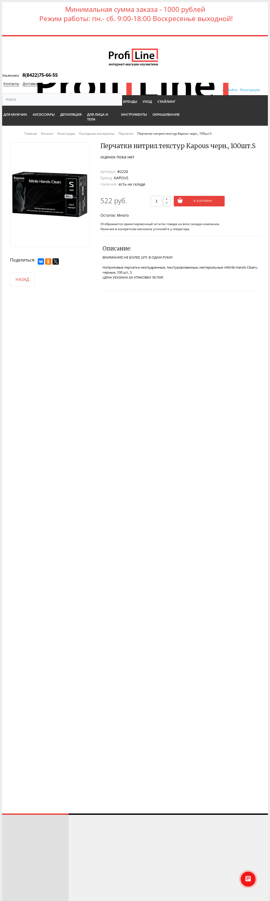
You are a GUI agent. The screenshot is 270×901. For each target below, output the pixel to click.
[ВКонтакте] (41, 261)
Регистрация (250, 90)
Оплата (12, 867)
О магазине (16, 882)
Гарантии (14, 889)
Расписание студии (23, 830)
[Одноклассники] (48, 261)
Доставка (30, 83)
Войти (233, 90)
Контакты (11, 83)
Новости (14, 874)
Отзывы (12, 837)
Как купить (16, 852)
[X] (55, 261)
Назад (22, 279)
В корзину (203, 201)
